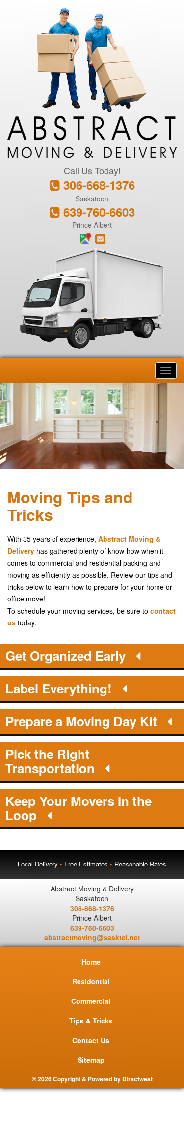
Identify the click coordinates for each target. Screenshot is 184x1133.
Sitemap (91, 1060)
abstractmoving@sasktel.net (92, 937)
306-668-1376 (97, 185)
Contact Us (90, 1040)
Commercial (90, 1001)
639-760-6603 (97, 211)
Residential (91, 981)
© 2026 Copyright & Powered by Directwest (92, 1078)
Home (91, 962)
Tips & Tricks (91, 1020)
